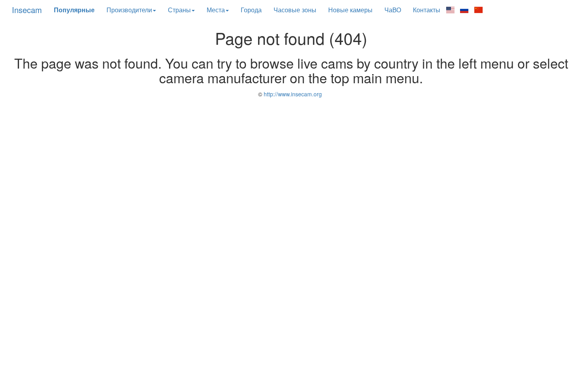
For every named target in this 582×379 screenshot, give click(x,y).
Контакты (426, 9)
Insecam (27, 9)
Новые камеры (350, 9)
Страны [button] (179, 9)
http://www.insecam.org (292, 94)
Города (251, 9)
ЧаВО (392, 9)
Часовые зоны (295, 9)
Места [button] (216, 9)
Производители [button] (129, 9)
